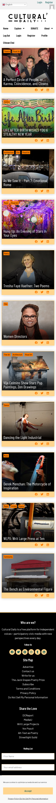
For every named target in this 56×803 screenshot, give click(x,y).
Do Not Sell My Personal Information (28, 697)
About (47, 28)
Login (39, 2)
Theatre (7, 51)
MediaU (28, 719)
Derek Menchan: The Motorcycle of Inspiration (27, 485)
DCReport (28, 715)
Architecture (9, 152)
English (8, 4)
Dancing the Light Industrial (22, 437)
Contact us (28, 671)
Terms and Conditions (28, 688)
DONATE (34, 28)
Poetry (6, 253)
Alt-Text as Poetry (28, 732)
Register (49, 2)
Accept (28, 790)
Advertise (28, 666)
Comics (6, 101)
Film (18, 152)
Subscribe (28, 684)
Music (6, 203)
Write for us (28, 675)
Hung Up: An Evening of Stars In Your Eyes (25, 233)
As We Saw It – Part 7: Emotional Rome (25, 182)
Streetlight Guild (28, 737)
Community (8, 556)
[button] (36, 90)
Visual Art (16, 51)
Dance (6, 405)
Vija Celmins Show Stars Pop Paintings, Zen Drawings (22, 384)
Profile (44, 35)
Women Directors (15, 336)
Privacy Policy (28, 692)
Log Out (6, 35)
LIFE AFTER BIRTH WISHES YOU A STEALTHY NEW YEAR (25, 132)
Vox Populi (28, 728)
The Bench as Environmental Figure (27, 589)
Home (5, 28)
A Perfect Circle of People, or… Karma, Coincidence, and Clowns (25, 81)
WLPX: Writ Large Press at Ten (23, 538)
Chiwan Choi (8, 42)
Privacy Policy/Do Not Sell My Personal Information (28, 798)
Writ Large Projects (28, 724)
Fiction (13, 506)
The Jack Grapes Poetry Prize (28, 679)
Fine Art (7, 354)
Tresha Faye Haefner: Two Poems (26, 285)
